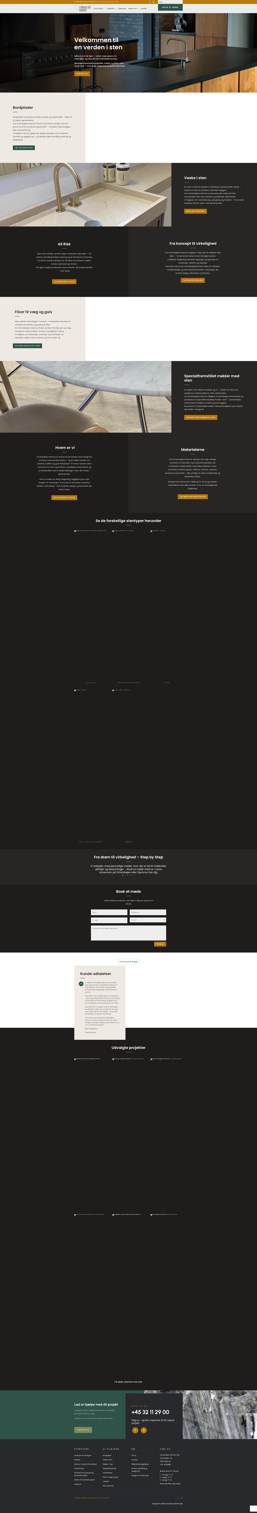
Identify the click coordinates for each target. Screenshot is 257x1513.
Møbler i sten (108, 1464)
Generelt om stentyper (82, 1455)
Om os (134, 1455)
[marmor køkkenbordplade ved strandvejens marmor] (90, 1214)
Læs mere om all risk (64, 282)
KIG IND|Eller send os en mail (83, 2)
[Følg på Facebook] (149, 2)
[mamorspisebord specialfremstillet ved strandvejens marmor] (167, 1214)
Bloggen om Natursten (140, 1475)
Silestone (77, 1484)
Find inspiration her (193, 280)
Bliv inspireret (108, 1486)
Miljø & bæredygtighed (140, 1464)
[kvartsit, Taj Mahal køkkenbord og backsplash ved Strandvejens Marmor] (128, 1058)
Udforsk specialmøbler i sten (200, 417)
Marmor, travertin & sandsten (85, 1464)
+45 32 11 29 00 (150, 1412)
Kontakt (144, 9)
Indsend (160, 944)
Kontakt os (82, 74)
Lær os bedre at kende (64, 498)
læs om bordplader (24, 148)
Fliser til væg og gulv (110, 1477)
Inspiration (122, 9)
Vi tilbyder (110, 9)
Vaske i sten (107, 1460)
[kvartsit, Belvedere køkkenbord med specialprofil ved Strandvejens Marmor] (90, 1058)
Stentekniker (108, 1473)
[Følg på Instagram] (153, 2)
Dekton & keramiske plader (84, 1480)
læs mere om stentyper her (193, 497)
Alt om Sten (98, 9)
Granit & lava (79, 1468)
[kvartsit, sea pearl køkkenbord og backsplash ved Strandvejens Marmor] (167, 1058)
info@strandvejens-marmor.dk (85, 1498)
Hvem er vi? (132, 9)
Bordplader (107, 1455)
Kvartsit (77, 1460)
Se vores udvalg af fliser (27, 346)
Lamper (106, 1481)
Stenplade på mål (109, 1468)
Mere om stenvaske (195, 211)
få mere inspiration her (128, 1382)
